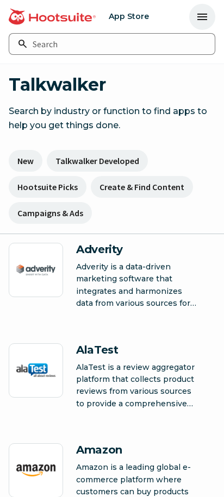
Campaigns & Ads (50, 212)
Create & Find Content (141, 186)
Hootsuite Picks (47, 186)
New (25, 160)
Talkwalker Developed (97, 160)
